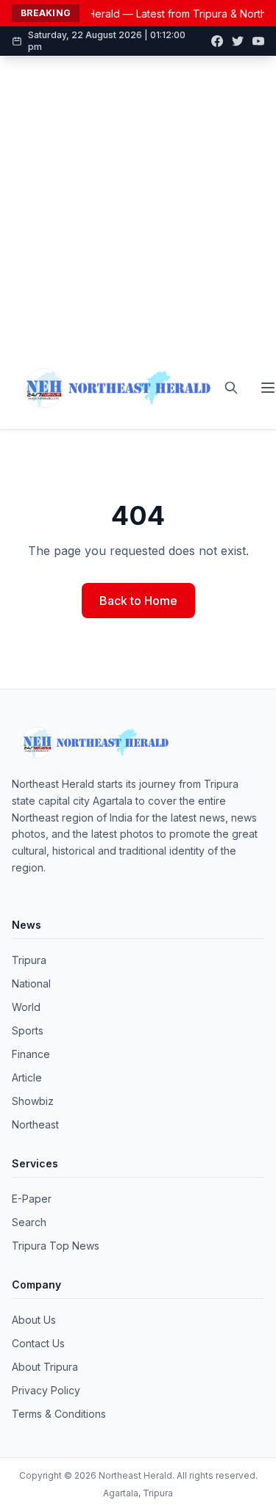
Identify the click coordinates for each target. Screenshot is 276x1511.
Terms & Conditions (59, 1413)
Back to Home (138, 600)
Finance (31, 1054)
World (26, 1007)
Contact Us (38, 1343)
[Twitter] (238, 41)
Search (29, 1222)
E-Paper (32, 1198)
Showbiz (33, 1101)
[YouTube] (258, 41)
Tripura (29, 960)
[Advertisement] (138, 201)
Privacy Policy (46, 1390)
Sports (27, 1030)
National (31, 983)
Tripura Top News (55, 1245)
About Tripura (45, 1366)
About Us (34, 1319)
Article (27, 1077)
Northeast (35, 1124)
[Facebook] (217, 41)
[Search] (231, 387)
